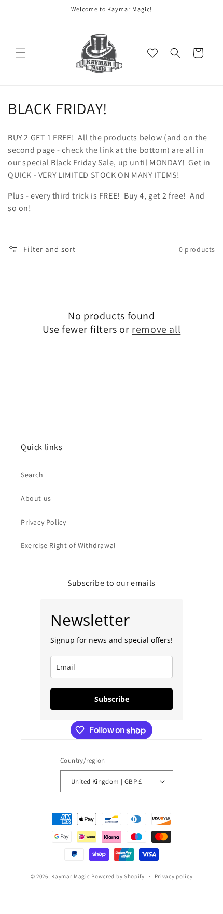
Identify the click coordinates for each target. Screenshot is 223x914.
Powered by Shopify (118, 876)
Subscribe (111, 699)
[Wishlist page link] (152, 53)
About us (36, 498)
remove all (156, 329)
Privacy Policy (43, 522)
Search (32, 475)
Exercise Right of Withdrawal (68, 545)
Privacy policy (174, 876)
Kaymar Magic (70, 876)
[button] (20, 52)
